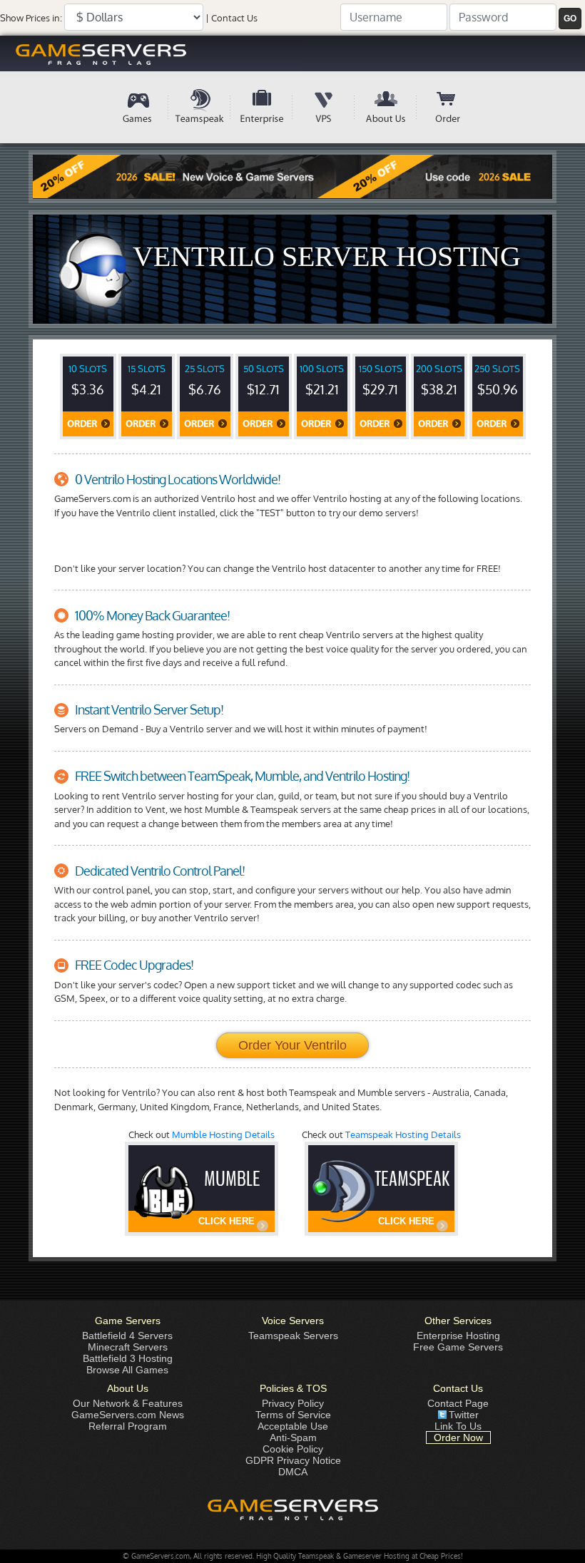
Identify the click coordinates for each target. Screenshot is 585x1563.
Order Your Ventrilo (292, 1045)
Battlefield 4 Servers (127, 1335)
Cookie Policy (293, 1449)
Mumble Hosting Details (223, 1134)
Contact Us (234, 18)
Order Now (458, 1437)
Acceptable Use (293, 1426)
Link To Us (458, 1426)
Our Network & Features (128, 1403)
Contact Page (458, 1403)
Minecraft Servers (128, 1347)
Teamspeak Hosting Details (403, 1134)
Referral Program (127, 1426)
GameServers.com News (127, 1414)
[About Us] (386, 108)
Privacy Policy (293, 1403)
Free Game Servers (458, 1347)
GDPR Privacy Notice (293, 1460)
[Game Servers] (137, 108)
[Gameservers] (292, 53)
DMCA (292, 1471)
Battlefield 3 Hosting (128, 1358)
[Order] (448, 108)
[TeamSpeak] (199, 108)
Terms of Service (293, 1414)
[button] (570, 18)
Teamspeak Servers (293, 1335)
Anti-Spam (293, 1437)
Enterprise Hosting (458, 1335)
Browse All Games (127, 1369)
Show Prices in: (31, 18)
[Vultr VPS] (323, 108)
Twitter (464, 1414)
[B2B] (261, 108)
